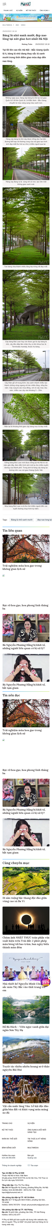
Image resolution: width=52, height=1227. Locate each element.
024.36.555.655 (8, 1158)
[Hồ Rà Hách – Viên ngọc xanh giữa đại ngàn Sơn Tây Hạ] (26, 1010)
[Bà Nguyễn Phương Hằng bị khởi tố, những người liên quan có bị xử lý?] (26, 628)
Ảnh (17, 25)
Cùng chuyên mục (16, 863)
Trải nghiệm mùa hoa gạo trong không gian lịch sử (22, 567)
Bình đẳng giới (9, 1148)
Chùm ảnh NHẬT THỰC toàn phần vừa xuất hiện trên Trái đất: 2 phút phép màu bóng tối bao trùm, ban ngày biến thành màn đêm (26, 942)
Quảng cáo (32, 1158)
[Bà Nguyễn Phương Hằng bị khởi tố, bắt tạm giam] (26, 668)
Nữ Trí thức (31, 10)
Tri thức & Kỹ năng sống (37, 1140)
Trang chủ (8, 10)
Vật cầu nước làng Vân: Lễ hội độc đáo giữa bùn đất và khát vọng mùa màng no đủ (25, 1109)
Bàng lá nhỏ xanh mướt (21, 520)
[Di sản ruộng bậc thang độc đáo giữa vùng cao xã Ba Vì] (26, 881)
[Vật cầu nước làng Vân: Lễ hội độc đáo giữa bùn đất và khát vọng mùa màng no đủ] (26, 1089)
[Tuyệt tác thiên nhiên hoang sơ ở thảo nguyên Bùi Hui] (26, 1050)
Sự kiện (19, 10)
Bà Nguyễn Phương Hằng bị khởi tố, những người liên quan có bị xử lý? (24, 646)
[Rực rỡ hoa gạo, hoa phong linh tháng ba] (26, 588)
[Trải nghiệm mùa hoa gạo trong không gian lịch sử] (26, 549)
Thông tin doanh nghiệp (12, 1165)
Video (23, 25)
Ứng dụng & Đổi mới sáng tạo (37, 1131)
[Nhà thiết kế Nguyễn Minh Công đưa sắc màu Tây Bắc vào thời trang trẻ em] (26, 967)
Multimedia (7, 25)
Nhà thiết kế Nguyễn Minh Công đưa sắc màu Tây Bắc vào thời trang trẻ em (25, 987)
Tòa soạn (34, 1165)
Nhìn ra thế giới (9, 1139)
